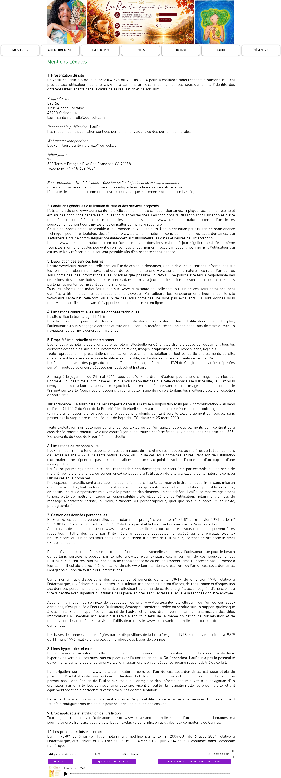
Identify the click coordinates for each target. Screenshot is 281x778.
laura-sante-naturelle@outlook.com (76, 117)
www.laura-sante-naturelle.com (150, 556)
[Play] (66, 774)
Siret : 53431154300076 (217, 754)
